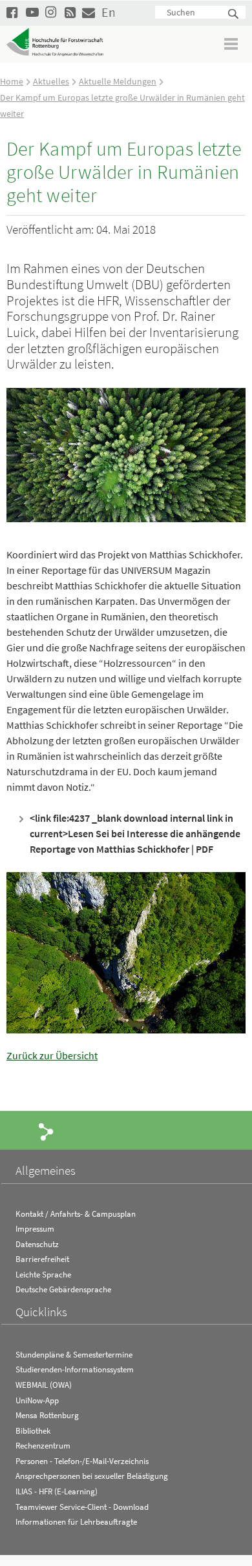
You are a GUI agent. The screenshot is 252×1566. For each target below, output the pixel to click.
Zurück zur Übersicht (52, 1055)
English (107, 12)
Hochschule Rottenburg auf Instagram (51, 12)
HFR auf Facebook (12, 12)
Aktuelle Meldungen (117, 81)
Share (46, 1131)
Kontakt (88, 12)
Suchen (234, 14)
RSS (71, 12)
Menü (231, 44)
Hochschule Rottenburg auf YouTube (32, 12)
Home (11, 81)
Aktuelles (51, 81)
